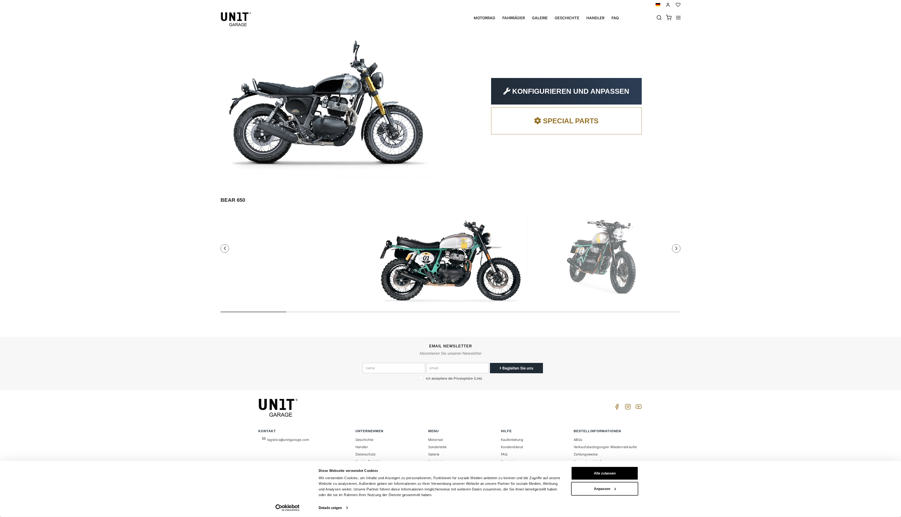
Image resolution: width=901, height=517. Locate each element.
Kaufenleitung (512, 440)
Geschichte (567, 18)
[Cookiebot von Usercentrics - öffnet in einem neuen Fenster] (287, 507)
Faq (615, 18)
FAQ (504, 454)
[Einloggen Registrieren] (668, 4)
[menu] (678, 18)
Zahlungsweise (586, 454)
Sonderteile (437, 447)
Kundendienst (512, 447)
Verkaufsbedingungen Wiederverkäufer (605, 447)
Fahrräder (513, 18)
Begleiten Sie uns (517, 368)
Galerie (540, 18)
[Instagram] (627, 408)
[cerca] (659, 18)
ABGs (578, 440)
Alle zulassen (605, 473)
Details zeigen (330, 508)
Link (478, 378)
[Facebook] (616, 408)
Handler (595, 18)
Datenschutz (365, 454)
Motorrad (484, 18)
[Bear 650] (450, 257)
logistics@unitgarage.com (288, 440)
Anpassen (602, 488)
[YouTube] (637, 408)
